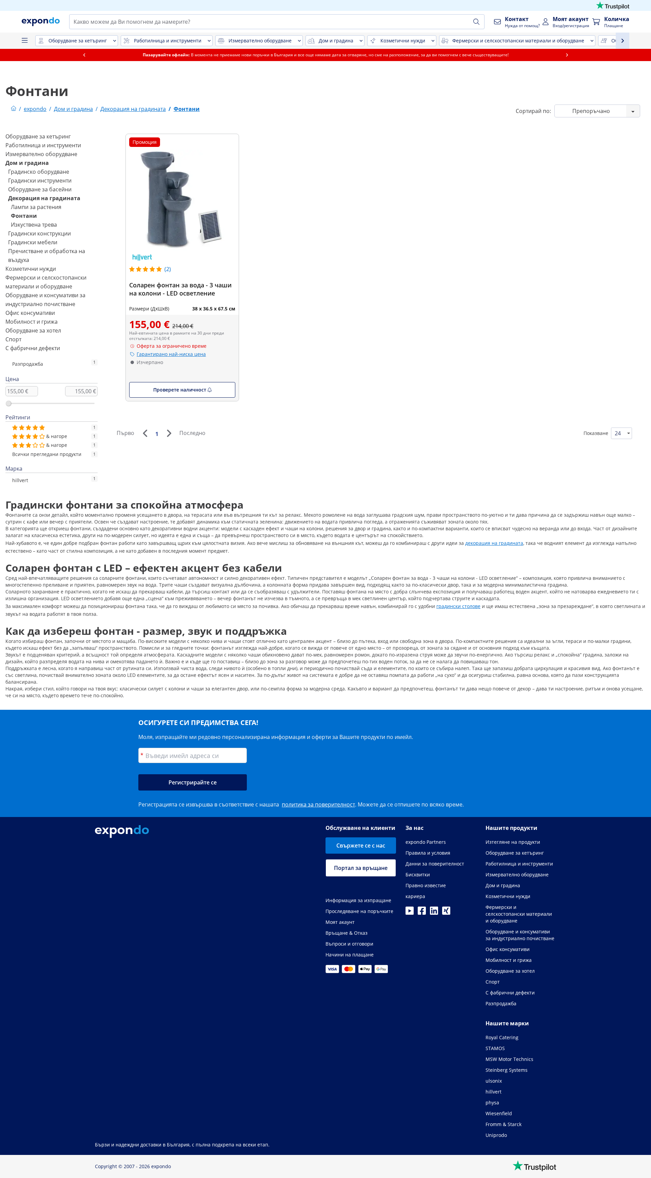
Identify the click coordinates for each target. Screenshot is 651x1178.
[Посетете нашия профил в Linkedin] (434, 912)
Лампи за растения (36, 207)
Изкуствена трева (34, 224)
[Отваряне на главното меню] (24, 41)
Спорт (13, 339)
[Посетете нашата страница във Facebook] (422, 912)
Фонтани (24, 216)
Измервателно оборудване (41, 154)
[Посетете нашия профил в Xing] (446, 912)
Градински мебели (32, 242)
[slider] (8, 403)
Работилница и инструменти (43, 145)
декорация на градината (494, 543)
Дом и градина (27, 163)
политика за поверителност (318, 804)
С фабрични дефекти (32, 348)
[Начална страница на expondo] (13, 109)
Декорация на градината (44, 198)
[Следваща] (169, 433)
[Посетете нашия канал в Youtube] (410, 912)
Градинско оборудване (38, 171)
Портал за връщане (361, 868)
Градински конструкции (39, 233)
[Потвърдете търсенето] (476, 21)
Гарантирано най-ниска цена (171, 354)
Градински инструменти (40, 180)
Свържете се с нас (360, 845)
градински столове (458, 606)
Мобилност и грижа (31, 321)
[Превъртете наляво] (84, 55)
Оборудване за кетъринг (38, 136)
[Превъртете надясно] (567, 55)
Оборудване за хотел (33, 330)
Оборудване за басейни (40, 189)
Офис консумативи (30, 313)
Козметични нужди (30, 268)
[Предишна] (145, 433)
